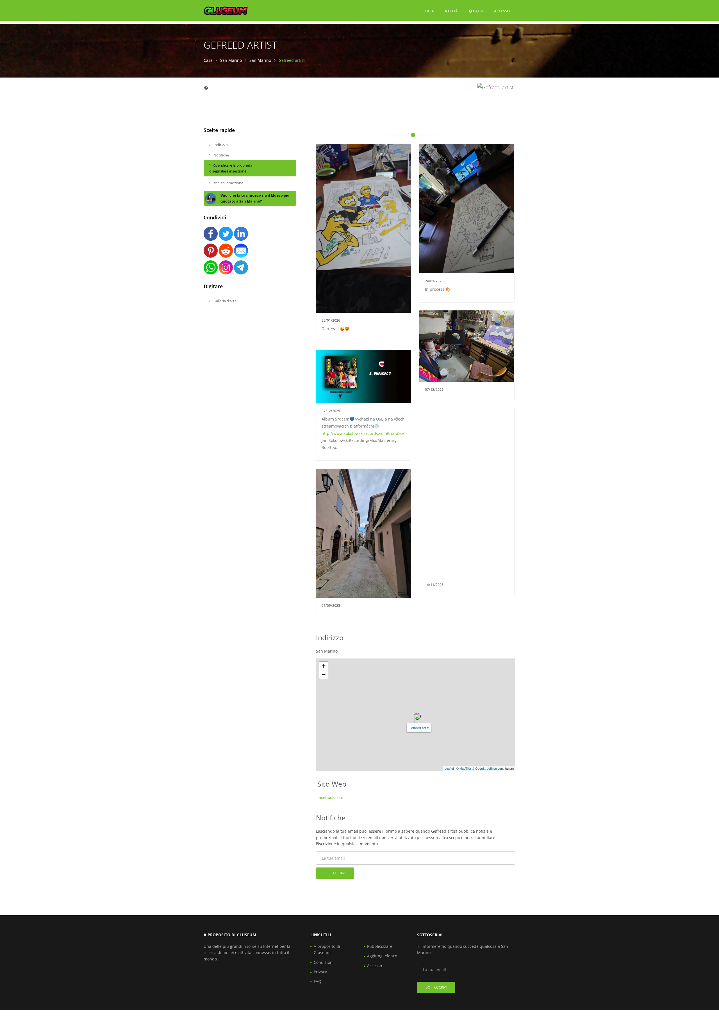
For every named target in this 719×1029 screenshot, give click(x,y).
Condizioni (324, 962)
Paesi (477, 10)
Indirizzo (220, 144)
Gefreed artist (419, 727)
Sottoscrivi (335, 873)
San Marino (231, 60)
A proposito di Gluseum (327, 949)
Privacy (320, 972)
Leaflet (449, 768)
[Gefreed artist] (417, 716)
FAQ (317, 981)
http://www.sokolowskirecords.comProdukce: (364, 433)
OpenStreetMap (486, 768)
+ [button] (324, 665)
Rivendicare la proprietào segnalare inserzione (230, 168)
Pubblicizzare (379, 946)
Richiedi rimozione (228, 182)
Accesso (502, 10)
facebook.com (330, 797)
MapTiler (465, 768)
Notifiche (221, 155)
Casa (429, 10)
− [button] (324, 674)
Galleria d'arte (224, 300)
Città (452, 10)
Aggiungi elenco (382, 955)
